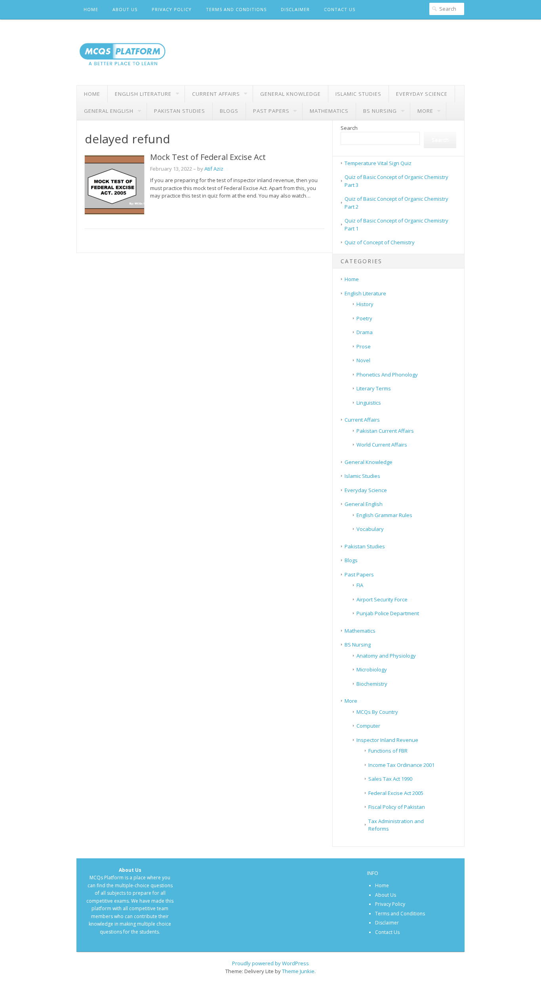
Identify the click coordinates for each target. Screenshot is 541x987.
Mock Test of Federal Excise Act (208, 157)
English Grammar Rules (384, 515)
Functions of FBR (388, 750)
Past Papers (271, 110)
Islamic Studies (358, 93)
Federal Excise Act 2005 (395, 793)
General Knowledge (290, 93)
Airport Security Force (382, 599)
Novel (363, 360)
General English (108, 110)
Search (349, 127)
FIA (359, 585)
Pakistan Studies (179, 110)
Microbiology (371, 669)
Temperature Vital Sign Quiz (378, 163)
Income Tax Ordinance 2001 (401, 764)
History (364, 304)
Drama (364, 332)
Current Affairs (216, 93)
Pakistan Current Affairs (385, 430)
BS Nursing (380, 110)
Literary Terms (373, 388)
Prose (363, 346)
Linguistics (368, 402)
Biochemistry (371, 683)
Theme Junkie (298, 971)
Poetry (364, 318)
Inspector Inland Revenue (387, 740)
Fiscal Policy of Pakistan (396, 806)
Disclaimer (295, 9)
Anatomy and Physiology (386, 655)
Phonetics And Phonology (387, 374)
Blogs (229, 110)
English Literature (143, 93)
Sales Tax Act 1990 (390, 778)
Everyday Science (422, 93)
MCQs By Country (377, 711)
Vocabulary (370, 528)
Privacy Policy (172, 9)
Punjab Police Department (387, 613)
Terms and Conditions (236, 9)
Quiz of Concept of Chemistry (380, 242)
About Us (124, 9)
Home (91, 9)
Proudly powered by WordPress (270, 963)
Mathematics (329, 110)
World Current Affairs (381, 444)
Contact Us (339, 9)
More (425, 110)
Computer (368, 725)
